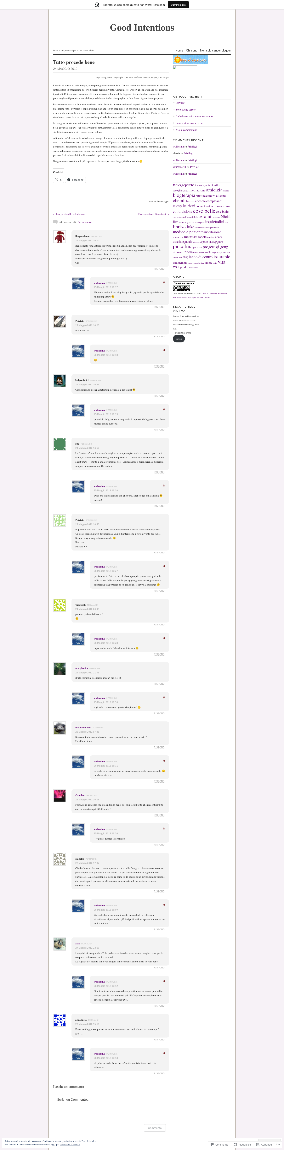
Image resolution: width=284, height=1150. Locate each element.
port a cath (197, 247)
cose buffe (222, 211)
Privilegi (180, 103)
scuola (201, 252)
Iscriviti (179, 338)
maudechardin (83, 727)
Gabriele (182, 222)
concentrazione (222, 206)
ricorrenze (178, 252)
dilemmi (189, 217)
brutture (201, 196)
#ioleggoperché (183, 184)
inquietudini (214, 221)
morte (202, 236)
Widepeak (180, 267)
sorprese (215, 252)
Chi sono (191, 50)
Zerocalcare (192, 267)
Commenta (155, 1127)
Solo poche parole (186, 109)
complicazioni (184, 205)
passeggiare (216, 241)
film (176, 221)
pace (205, 242)
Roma (195, 252)
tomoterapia (163, 77)
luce (183, 227)
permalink (96, 237)
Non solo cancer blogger (215, 50)
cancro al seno (216, 195)
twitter (201, 263)
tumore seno (193, 263)
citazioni (191, 201)
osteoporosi (197, 242)
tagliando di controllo (200, 256)
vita (221, 261)
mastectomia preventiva (209, 227)
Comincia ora (178, 4)
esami (205, 216)
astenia (226, 190)
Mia (77, 943)
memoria (178, 237)
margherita (81, 668)
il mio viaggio (162, 201)
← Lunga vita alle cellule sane (69, 214)
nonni (218, 237)
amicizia (214, 189)
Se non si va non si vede (189, 123)
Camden (79, 795)
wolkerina (99, 283)
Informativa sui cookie (70, 1144)
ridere (189, 251)
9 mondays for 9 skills (207, 185)
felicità (225, 216)
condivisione (182, 211)
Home (179, 50)
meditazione (212, 232)
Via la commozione (186, 130)
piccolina (183, 246)
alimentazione (196, 190)
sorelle (207, 252)
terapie (154, 77)
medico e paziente (142, 77)
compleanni (214, 201)
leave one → (85, 222)
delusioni (178, 217)
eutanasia (216, 217)
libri (177, 226)
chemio (180, 200)
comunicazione (205, 206)
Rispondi (159, 269)
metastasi (190, 236)
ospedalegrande (182, 241)
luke (190, 226)
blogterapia (118, 77)
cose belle (128, 77)
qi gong (222, 246)
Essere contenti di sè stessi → (153, 214)
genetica (190, 222)
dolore (197, 217)
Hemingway (200, 222)
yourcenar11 (179, 167)
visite (215, 263)
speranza (224, 252)
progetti (209, 246)
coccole (200, 201)
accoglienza (106, 77)
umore (208, 262)
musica (210, 237)
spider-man (177, 257)
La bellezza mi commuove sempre (194, 116)
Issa (226, 222)
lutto (197, 227)
